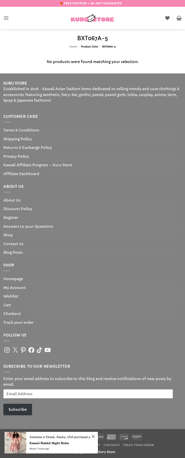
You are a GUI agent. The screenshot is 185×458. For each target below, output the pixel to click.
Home (73, 46)
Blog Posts (13, 252)
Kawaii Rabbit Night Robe (49, 443)
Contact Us (13, 244)
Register (10, 217)
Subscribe (18, 409)
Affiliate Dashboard (21, 173)
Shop (8, 235)
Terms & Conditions (21, 130)
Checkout (12, 313)
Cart (7, 305)
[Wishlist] (167, 18)
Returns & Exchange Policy (27, 147)
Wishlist (10, 296)
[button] (6, 17)
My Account (14, 287)
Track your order (18, 322)
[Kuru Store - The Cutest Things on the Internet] (92, 18)
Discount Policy (17, 209)
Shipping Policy (17, 139)
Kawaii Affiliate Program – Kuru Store (37, 165)
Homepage (13, 279)
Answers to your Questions (28, 226)
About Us (12, 200)
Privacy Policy (16, 156)
